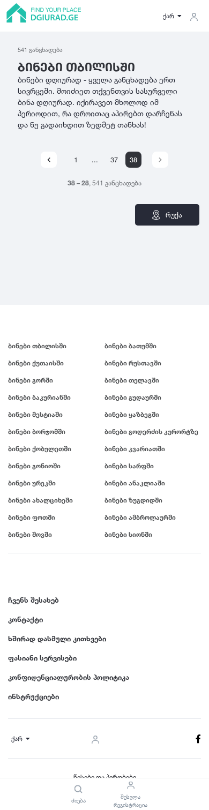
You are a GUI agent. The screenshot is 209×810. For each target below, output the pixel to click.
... (95, 159)
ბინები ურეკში (32, 483)
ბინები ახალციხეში (40, 500)
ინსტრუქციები (33, 696)
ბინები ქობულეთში (39, 449)
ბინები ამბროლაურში (140, 517)
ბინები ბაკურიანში (39, 397)
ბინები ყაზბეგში (131, 414)
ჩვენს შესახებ (33, 600)
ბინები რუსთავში (132, 363)
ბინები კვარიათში (134, 449)
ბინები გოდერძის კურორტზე (151, 432)
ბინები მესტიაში (35, 414)
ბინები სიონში (128, 534)
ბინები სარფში (129, 466)
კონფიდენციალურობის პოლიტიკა (68, 677)
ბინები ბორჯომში (36, 432)
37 (114, 159)
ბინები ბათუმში (130, 346)
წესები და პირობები (104, 777)
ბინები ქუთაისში (36, 363)
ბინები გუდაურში (132, 397)
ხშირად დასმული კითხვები (57, 638)
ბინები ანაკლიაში (134, 483)
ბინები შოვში (30, 534)
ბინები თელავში (131, 380)
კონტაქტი (25, 619)
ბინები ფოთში (31, 517)
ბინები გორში (30, 380)
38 (133, 159)
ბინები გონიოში (34, 466)
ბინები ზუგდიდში (133, 500)
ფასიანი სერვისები (42, 658)
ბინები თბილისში (37, 346)
